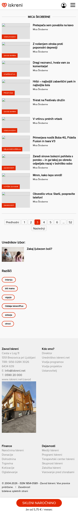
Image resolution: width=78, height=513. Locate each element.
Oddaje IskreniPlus (14, 306)
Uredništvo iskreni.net (56, 357)
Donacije (7, 454)
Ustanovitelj (49, 370)
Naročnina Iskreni (13, 450)
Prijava (63, 5)
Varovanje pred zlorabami (58, 472)
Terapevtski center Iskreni (58, 459)
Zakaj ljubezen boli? (39, 248)
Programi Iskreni (52, 454)
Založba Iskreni (51, 467)
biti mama (10, 288)
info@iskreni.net (15, 370)
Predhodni (12, 222)
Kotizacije (8, 467)
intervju (9, 279)
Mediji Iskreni (50, 450)
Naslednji (39, 228)
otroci (8, 323)
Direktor (47, 353)
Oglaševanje (10, 472)
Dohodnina (9, 459)
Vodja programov (53, 361)
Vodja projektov (52, 366)
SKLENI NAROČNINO (39, 503)
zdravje (8, 315)
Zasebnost (24, 487)
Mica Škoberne (40, 29)
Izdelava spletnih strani (15, 491)
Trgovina (7, 463)
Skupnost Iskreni (52, 463)
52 (70, 222)
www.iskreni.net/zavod (16, 379)
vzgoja (8, 297)
